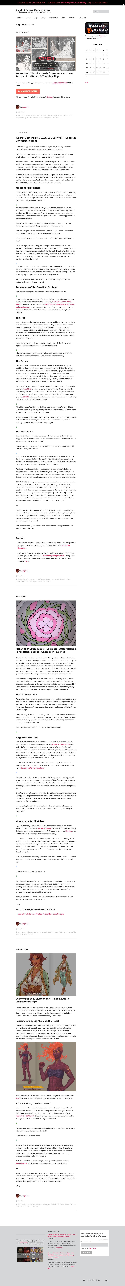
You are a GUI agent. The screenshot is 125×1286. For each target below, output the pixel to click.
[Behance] (99, 1280)
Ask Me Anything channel (53, 555)
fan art (69, 115)
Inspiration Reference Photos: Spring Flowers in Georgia (41, 914)
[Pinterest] (96, 1280)
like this (68, 831)
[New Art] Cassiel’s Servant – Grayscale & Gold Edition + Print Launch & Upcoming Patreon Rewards (61, 1255)
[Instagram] (88, 1280)
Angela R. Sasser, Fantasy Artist (33, 10)
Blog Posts (20, 112)
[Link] (86, 1280)
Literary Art (54, 118)
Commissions (53, 18)
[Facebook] (84, 1280)
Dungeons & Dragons (60, 932)
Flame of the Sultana (61, 744)
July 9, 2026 (51, 1259)
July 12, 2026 (51, 1238)
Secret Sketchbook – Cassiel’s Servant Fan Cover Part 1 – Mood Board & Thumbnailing (44, 75)
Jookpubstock (21, 1163)
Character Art (41, 115)
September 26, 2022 (22, 949)
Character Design (51, 115)
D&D (49, 932)
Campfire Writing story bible (32, 768)
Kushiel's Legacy (44, 118)
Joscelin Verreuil (20, 581)
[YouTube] (90, 1280)
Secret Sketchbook (44, 581)
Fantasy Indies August (25, 1116)
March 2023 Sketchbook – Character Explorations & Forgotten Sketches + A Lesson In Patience (46, 650)
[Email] (106, 1280)
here (27, 561)
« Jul (86, 82)
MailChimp (92, 1248)
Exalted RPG (55, 1204)
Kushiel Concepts (32, 118)
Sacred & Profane (27, 934)
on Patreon (100, 36)
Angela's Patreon (60, 83)
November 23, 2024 (22, 32)
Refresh (49, 97)
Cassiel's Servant (30, 115)
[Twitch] (92, 1280)
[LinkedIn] (94, 1280)
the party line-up (44, 828)
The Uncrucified (25, 1206)
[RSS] (108, 1280)
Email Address (86, 1242)
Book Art (20, 115)
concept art (62, 115)
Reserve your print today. (74, 2)
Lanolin (26, 397)
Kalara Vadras (64, 1204)
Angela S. (25, 107)
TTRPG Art (35, 1206)
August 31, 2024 (21, 133)
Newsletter (82, 18)
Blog (35, 18)
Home (19, 18)
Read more (59, 1247)
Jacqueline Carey (21, 118)
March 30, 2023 (21, 596)
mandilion (27, 389)
